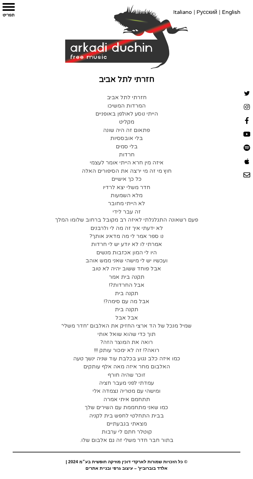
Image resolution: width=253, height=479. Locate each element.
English (231, 12)
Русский (207, 12)
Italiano (182, 12)
